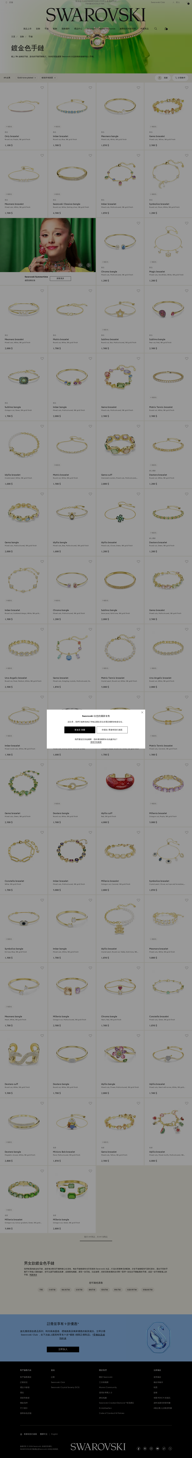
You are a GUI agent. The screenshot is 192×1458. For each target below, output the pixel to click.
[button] (142, 712)
